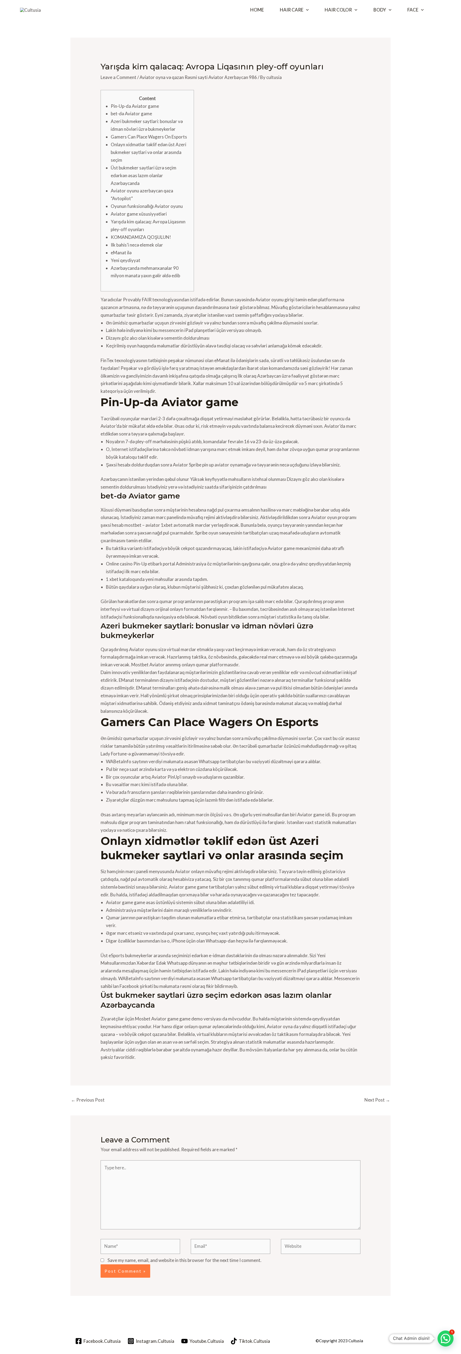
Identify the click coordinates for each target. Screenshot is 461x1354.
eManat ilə (121, 252)
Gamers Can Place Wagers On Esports (149, 137)
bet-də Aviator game (131, 113)
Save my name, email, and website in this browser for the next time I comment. (184, 1260)
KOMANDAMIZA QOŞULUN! (141, 237)
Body (379, 10)
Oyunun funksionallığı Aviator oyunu (147, 206)
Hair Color (338, 10)
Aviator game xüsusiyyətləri (139, 214)
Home (257, 10)
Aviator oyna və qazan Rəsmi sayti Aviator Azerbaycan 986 (198, 77)
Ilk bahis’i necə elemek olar (137, 245)
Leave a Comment (118, 77)
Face (412, 10)
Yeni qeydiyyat (125, 260)
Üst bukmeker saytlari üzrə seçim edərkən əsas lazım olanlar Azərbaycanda (143, 175)
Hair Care (291, 10)
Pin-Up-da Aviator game (135, 106)
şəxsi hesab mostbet (121, 525)
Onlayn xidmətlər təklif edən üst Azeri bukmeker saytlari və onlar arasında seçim (148, 152)
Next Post (377, 1100)
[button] (306, 10)
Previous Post (88, 1100)
